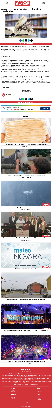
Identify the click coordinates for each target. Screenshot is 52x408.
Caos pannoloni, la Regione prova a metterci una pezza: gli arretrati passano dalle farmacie (26, 144)
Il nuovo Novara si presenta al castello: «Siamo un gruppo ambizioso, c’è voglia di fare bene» (26, 330)
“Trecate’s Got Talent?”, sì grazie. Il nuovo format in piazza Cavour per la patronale (26, 361)
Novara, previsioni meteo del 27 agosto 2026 (26, 268)
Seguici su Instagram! (26, 44)
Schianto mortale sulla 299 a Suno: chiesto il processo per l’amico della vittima (26, 299)
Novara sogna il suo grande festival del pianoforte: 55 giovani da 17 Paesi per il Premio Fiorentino (26, 238)
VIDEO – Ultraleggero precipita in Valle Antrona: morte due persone (26, 207)
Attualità (2, 6)
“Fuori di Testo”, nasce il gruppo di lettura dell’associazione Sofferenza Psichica (26, 175)
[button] (7, 3)
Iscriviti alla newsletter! (25, 102)
